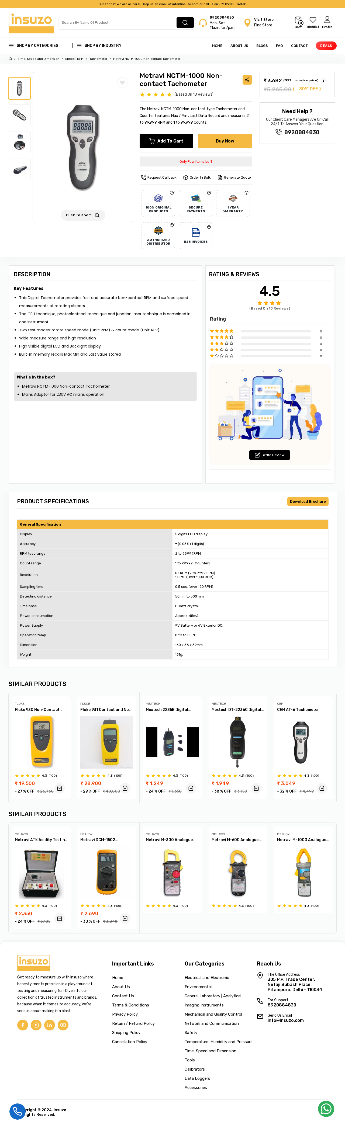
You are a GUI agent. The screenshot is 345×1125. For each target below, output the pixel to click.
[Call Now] (17, 1111)
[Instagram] (36, 1025)
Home (217, 46)
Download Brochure (308, 501)
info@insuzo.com (185, 4)
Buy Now (225, 141)
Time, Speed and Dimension (38, 59)
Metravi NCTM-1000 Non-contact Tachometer (146, 59)
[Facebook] (22, 1025)
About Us (239, 46)
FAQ (279, 46)
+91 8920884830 (232, 4)
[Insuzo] (31, 31)
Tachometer (98, 59)
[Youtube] (63, 1025)
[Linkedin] (49, 1025)
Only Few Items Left (196, 161)
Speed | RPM (74, 59)
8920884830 (222, 17)
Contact (299, 46)
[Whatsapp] (326, 1110)
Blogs (262, 46)
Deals (326, 46)
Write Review (274, 455)
